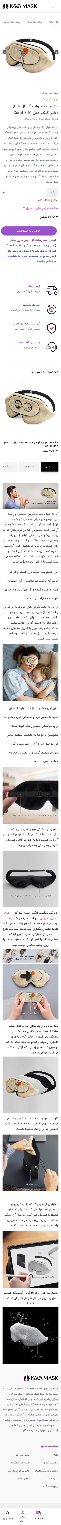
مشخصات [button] (29, 467)
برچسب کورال (50, 1463)
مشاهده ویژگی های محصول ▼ (40, 208)
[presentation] (56, 52)
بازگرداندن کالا (50, 1486)
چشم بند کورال (21, 1455)
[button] (38, 1515)
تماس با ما (23, 1479)
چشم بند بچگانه (20, 1463)
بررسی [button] (49, 466)
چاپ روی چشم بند (19, 1471)
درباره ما (54, 1479)
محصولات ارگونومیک (46, 1471)
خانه (56, 1455)
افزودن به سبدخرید (28, 231)
